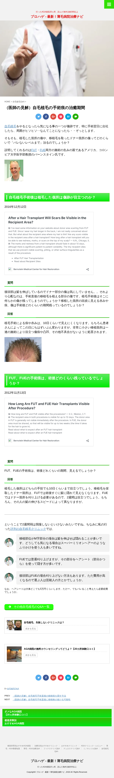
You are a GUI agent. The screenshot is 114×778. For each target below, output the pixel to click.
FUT (34, 150)
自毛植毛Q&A (13, 689)
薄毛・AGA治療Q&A (32, 749)
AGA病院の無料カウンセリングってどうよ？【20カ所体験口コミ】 (60, 649)
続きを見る (31, 628)
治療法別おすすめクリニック (46, 746)
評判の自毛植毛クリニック (28, 528)
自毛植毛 (10, 126)
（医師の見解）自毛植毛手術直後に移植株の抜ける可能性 (42, 699)
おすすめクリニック (69, 746)
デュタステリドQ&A (72, 749)
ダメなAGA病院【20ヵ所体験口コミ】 (17, 713)
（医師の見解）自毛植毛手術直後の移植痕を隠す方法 (39, 696)
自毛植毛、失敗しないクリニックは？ (44, 622)
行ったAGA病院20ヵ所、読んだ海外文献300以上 (57, 767)
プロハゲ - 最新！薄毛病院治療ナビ (57, 16)
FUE (43, 150)
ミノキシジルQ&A (90, 749)
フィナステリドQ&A (52, 749)
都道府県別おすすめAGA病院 (14, 722)
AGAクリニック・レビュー (92, 746)
